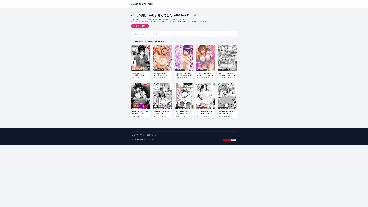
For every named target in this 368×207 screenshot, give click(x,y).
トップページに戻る (140, 26)
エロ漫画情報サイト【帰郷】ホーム (144, 135)
